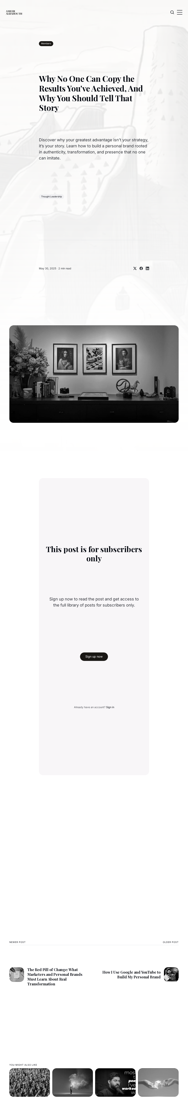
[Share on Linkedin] (146, 268)
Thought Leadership (51, 196)
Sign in (110, 707)
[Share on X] (133, 268)
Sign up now (94, 656)
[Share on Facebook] (140, 268)
